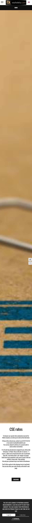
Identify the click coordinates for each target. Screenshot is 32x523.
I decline (23, 515)
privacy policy (14, 509)
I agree (8, 515)
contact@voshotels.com (19, 443)
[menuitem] (30, 259)
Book (16, 8)
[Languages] (29, 2)
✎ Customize (15, 519)
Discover (16, 479)
